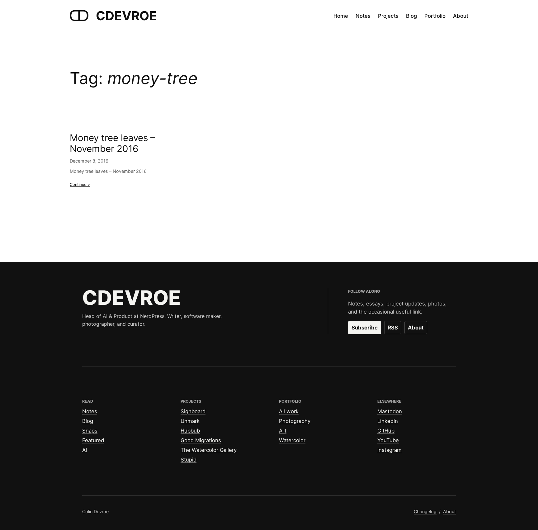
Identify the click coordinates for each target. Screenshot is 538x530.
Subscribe (365, 327)
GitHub (385, 431)
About (416, 327)
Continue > (80, 184)
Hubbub (190, 431)
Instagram (389, 450)
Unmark (190, 421)
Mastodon (389, 411)
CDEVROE (126, 15)
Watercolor (292, 440)
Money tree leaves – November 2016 (112, 143)
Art (282, 431)
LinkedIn (387, 421)
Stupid (188, 460)
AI (84, 450)
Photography (294, 421)
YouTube (388, 440)
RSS (393, 327)
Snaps (89, 431)
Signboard (193, 411)
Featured (93, 440)
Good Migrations (201, 440)
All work (289, 411)
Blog (87, 421)
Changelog (425, 511)
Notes (89, 411)
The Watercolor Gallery (209, 450)
